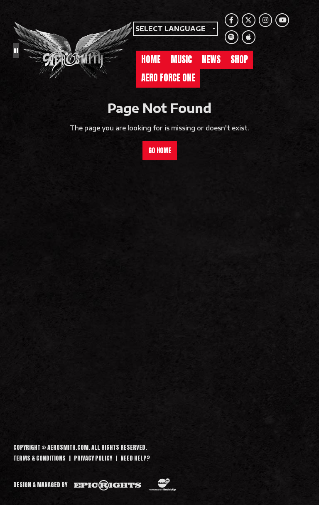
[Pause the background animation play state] (16, 50)
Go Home (159, 150)
